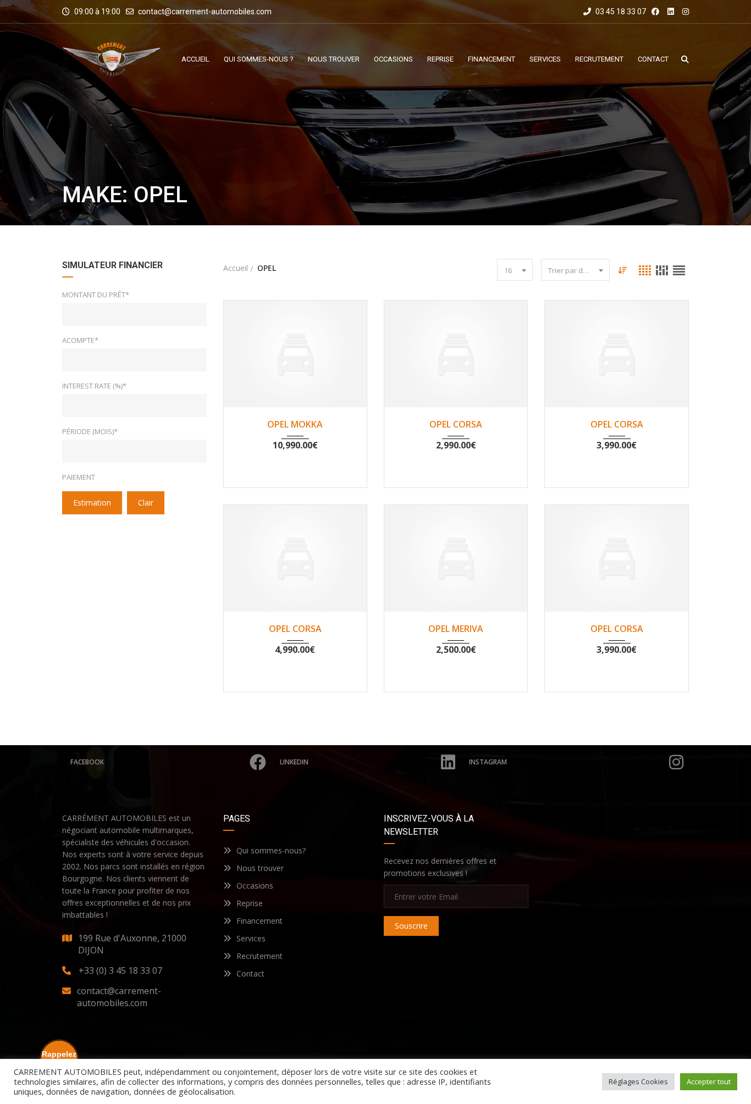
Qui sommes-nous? (271, 850)
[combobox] (515, 270)
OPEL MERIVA (455, 629)
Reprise (249, 903)
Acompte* (80, 340)
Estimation (92, 502)
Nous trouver (260, 868)
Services (251, 938)
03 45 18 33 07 (620, 11)
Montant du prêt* (95, 294)
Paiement (78, 477)
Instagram (488, 762)
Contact (250, 973)
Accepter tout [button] (709, 1081)
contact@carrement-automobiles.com (205, 11)
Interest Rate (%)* (94, 386)
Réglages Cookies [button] (638, 1081)
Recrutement (259, 956)
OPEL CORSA (455, 424)
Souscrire (411, 925)
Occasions (254, 885)
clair (145, 502)
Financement (259, 921)
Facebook (87, 762)
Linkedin (294, 762)
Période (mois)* (90, 431)
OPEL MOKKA (295, 424)
